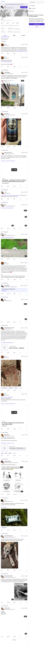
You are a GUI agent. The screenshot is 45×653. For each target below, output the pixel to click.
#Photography (3, 507)
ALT (19, 143)
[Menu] (26, 19)
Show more (4, 290)
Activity (5, 35)
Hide (22, 80)
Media (14, 35)
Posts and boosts (4, 38)
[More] (26, 53)
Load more (14, 639)
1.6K (7, 23)
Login (37, 26)
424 (2, 23)
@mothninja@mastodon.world (6, 20)
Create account (37, 24)
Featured (23, 35)
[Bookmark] (20, 53)
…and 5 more (14, 453)
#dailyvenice (3, 41)
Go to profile (23, 7)
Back (3, 1)
